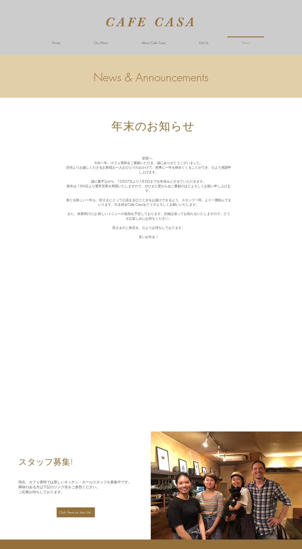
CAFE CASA (151, 22)
